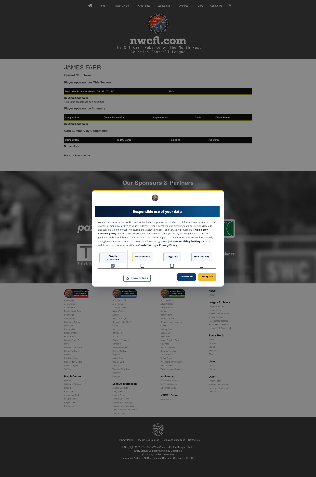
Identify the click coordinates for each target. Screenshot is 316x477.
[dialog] (158, 238)
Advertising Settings (188, 241)
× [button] (215, 199)
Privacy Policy (168, 245)
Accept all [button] (207, 276)
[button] (137, 278)
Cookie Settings (148, 245)
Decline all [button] (187, 276)
